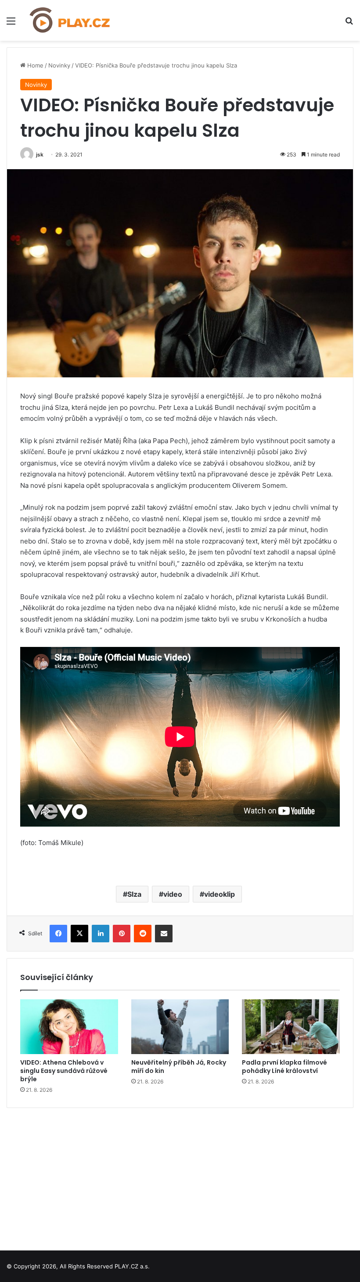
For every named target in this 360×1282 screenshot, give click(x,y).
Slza (134, 894)
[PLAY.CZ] (70, 20)
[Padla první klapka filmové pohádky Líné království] (291, 1027)
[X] (79, 933)
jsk (39, 154)
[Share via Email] (164, 933)
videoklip (219, 894)
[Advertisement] (180, 1176)
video (172, 894)
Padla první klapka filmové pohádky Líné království (284, 1066)
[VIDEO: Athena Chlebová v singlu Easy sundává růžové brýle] (69, 1027)
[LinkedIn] (100, 933)
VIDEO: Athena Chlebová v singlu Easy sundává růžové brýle (64, 1070)
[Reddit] (142, 933)
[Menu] (11, 24)
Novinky (59, 65)
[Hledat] (349, 24)
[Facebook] (58, 933)
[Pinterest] (121, 933)
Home (34, 65)
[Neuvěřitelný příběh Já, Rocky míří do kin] (180, 1027)
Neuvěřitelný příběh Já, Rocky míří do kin (178, 1066)
